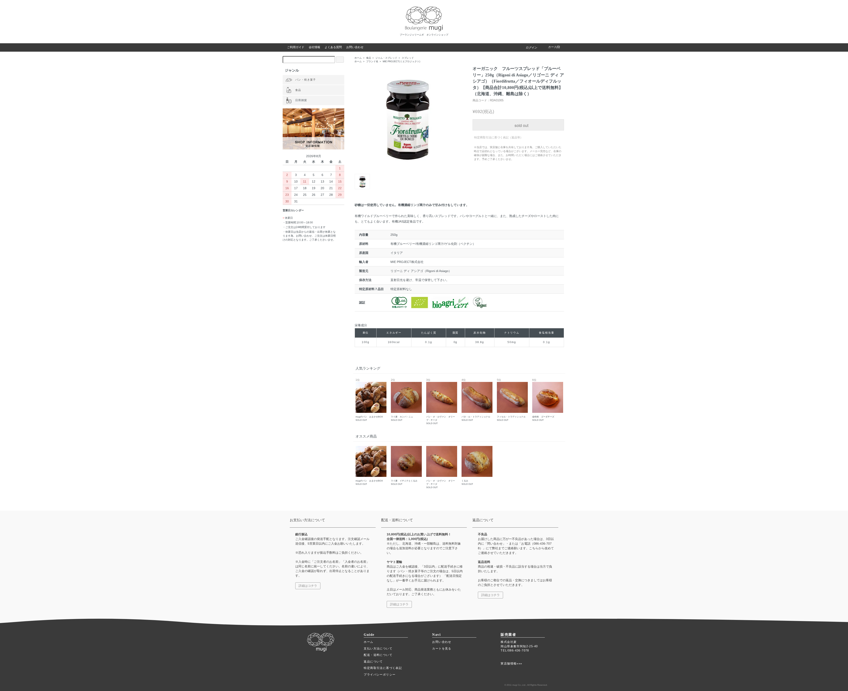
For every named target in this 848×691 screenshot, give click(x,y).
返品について (373, 661)
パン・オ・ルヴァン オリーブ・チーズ (440, 402)
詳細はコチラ (308, 585)
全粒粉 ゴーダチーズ (543, 400)
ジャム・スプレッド (386, 58)
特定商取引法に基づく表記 (383, 668)
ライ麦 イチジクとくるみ (404, 482)
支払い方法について (378, 648)
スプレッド (408, 58)
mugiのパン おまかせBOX (369, 400)
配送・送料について (378, 655)
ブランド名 (372, 61)
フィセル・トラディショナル (511, 400)
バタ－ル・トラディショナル (476, 400)
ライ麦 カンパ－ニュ (402, 400)
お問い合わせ (441, 642)
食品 (368, 58)
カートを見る (441, 648)
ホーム (358, 58)
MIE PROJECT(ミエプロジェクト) (401, 61)
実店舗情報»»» (511, 663)
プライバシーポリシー (380, 674)
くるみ (467, 482)
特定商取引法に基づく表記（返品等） (498, 137)
